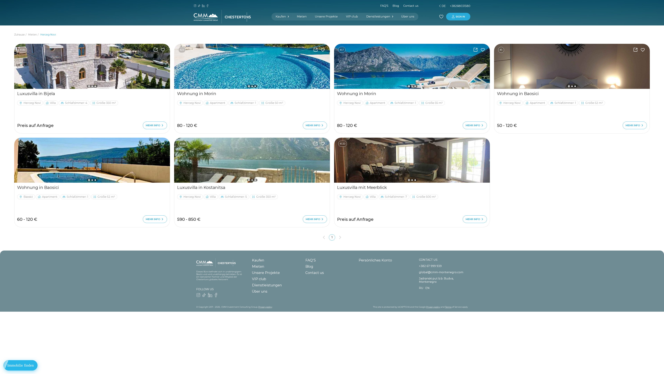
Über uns (407, 16)
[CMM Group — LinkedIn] (203, 6)
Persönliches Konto (375, 260)
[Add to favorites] (163, 50)
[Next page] (340, 237)
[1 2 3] (92, 66)
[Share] (156, 50)
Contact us (314, 273)
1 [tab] (89, 86)
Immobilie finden (20, 365)
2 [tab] (92, 86)
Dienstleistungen (378, 16)
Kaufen (281, 16)
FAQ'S (384, 5)
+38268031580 (460, 6)
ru (418, 6)
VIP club (352, 16)
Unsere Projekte (326, 16)
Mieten (302, 16)
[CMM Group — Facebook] (207, 6)
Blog (396, 5)
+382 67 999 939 (430, 266)
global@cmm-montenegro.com (441, 272)
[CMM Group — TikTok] (199, 6)
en (424, 6)
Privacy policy (265, 307)
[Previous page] (324, 237)
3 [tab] (95, 86)
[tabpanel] (92, 66)
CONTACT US (428, 259)
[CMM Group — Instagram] (195, 6)
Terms (448, 307)
